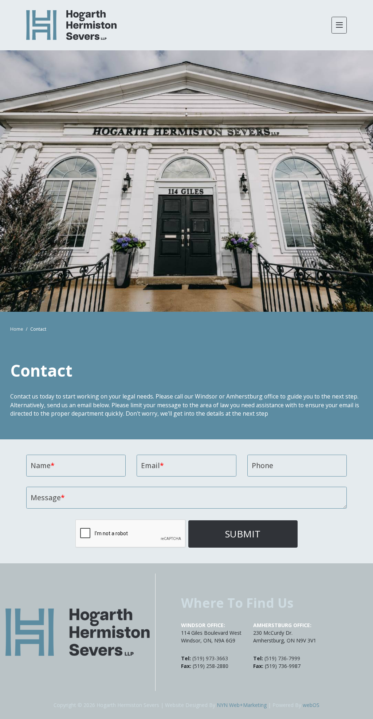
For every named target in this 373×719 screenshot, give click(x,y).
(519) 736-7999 (282, 658)
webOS (311, 704)
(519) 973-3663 (210, 658)
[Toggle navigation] (339, 25)
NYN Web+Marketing (242, 704)
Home (16, 329)
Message (48, 497)
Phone (262, 465)
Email (152, 465)
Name (43, 465)
